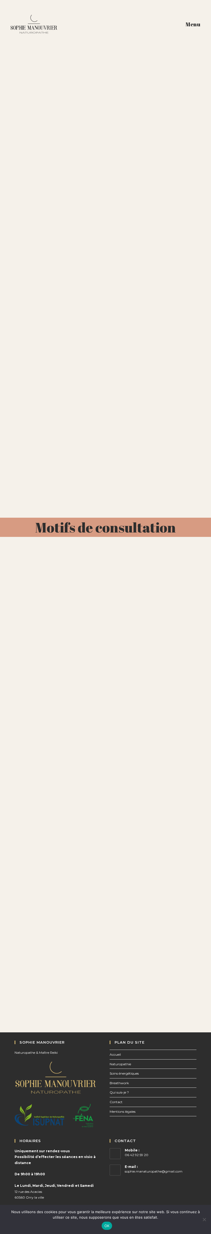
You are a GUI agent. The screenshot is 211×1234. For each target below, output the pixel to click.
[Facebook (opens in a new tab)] (98, 7)
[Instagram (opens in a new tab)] (106, 7)
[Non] (204, 1219)
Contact (116, 1102)
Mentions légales (122, 1111)
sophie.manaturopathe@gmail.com (153, 1171)
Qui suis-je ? (119, 1092)
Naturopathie (120, 1064)
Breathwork (119, 1083)
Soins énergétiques (124, 1073)
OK (107, 1226)
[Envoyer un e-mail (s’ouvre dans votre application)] (114, 7)
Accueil (115, 1054)
